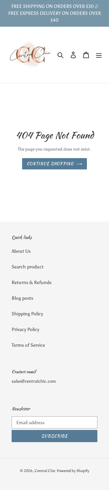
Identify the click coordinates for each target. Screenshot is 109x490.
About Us (21, 251)
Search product (28, 267)
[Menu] (98, 55)
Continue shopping (50, 164)
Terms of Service (28, 345)
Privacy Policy (25, 329)
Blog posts (22, 298)
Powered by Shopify (73, 471)
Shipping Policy (27, 314)
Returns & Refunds (31, 282)
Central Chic (45, 471)
